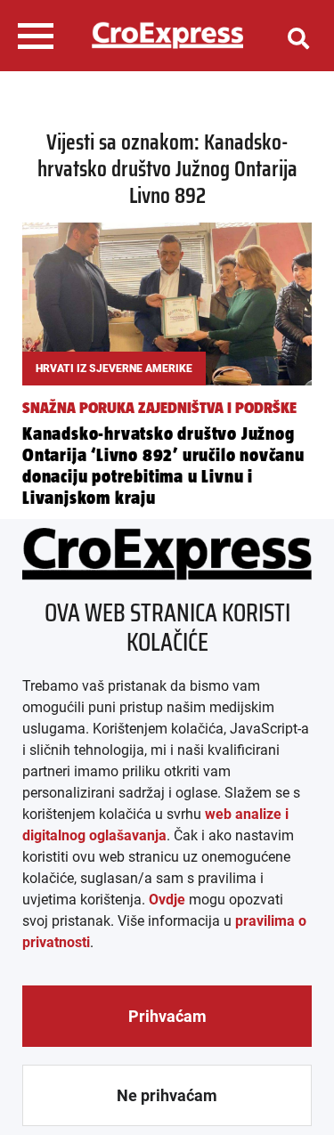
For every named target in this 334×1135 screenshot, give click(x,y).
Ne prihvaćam (167, 1095)
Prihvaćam (167, 1016)
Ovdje (167, 899)
